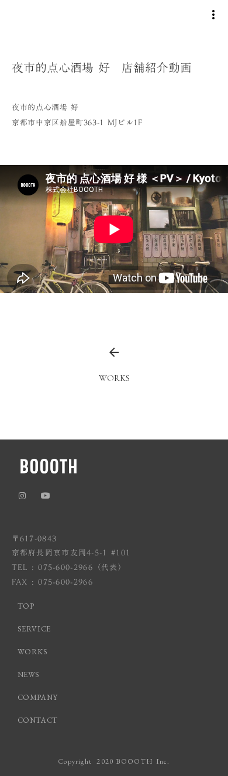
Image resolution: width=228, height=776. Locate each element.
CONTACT (38, 720)
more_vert (213, 15)
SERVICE (34, 629)
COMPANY (38, 697)
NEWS (29, 674)
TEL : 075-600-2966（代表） (69, 567)
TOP (26, 606)
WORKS (33, 652)
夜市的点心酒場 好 (45, 107)
